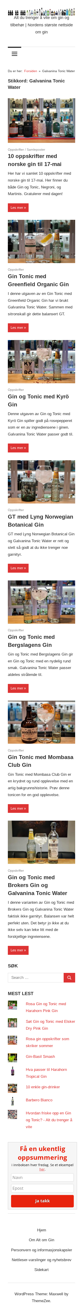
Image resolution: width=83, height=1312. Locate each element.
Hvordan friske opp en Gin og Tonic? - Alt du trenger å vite (49, 1120)
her (42, 1169)
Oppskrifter (16, 149)
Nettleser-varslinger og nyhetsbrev (41, 1260)
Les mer (17, 208)
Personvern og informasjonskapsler (41, 1250)
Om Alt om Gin (41, 1240)
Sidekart (41, 1270)
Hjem (41, 1230)
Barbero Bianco (39, 1100)
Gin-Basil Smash (40, 1056)
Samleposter (36, 149)
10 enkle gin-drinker (43, 1087)
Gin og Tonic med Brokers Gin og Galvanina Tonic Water (37, 885)
